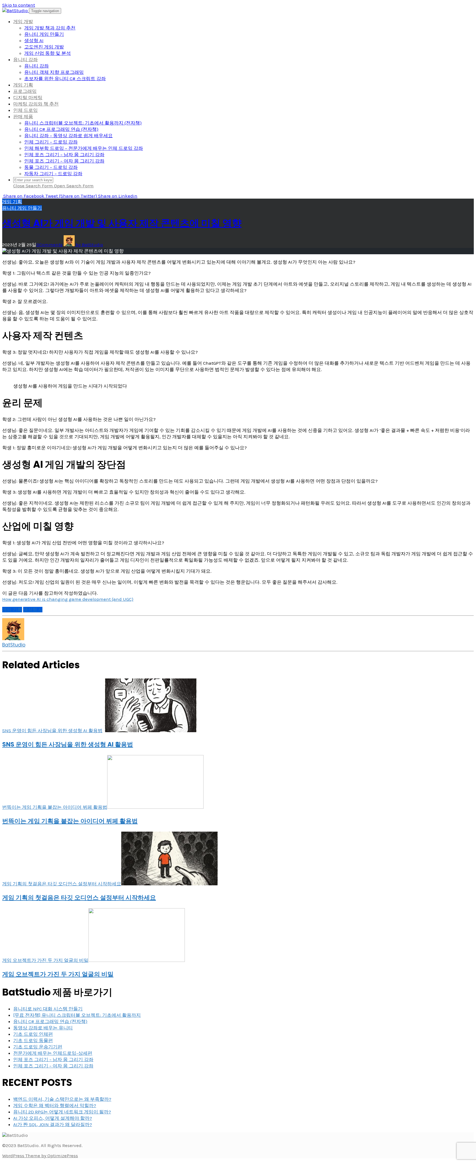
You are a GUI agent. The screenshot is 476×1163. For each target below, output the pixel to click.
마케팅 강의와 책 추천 (36, 104)
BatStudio (13, 645)
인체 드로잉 (25, 110)
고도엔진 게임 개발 (44, 47)
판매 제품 (23, 116)
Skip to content (18, 5)
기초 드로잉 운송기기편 (37, 1047)
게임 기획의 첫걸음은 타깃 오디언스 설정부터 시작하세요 (79, 897)
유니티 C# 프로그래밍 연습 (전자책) (61, 129)
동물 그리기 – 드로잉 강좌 (51, 167)
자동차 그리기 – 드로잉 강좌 (53, 173)
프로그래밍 (25, 91)
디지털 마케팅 (27, 97)
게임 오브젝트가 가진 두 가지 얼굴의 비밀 (57, 974)
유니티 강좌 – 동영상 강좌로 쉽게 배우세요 (68, 135)
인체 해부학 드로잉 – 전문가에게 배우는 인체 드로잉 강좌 (83, 148)
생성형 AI (34, 40)
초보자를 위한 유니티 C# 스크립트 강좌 (65, 78)
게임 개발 (23, 21)
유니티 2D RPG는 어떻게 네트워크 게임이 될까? (62, 1112)
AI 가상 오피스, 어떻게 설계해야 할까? (52, 1118)
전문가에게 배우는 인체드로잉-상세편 (52, 1053)
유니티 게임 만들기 (44, 34)
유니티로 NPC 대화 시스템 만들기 (48, 1008)
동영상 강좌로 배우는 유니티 (43, 1028)
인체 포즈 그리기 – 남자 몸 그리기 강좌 (64, 154)
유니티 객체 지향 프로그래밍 (54, 72)
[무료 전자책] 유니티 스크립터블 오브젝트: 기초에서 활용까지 (77, 1015)
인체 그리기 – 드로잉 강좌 (51, 142)
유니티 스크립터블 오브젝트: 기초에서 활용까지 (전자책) (83, 123)
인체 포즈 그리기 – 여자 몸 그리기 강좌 (64, 161)
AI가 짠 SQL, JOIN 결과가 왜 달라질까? (52, 1124)
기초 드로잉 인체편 (33, 1034)
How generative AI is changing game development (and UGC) (67, 599)
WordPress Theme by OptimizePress (40, 1155)
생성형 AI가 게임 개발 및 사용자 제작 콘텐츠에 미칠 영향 (122, 223)
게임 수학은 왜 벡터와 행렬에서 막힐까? (54, 1105)
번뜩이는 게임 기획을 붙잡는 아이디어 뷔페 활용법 (70, 821)
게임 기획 (23, 85)
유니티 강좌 (25, 59)
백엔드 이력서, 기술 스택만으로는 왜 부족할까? (62, 1099)
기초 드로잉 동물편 (33, 1040)
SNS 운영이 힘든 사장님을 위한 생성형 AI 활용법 (67, 744)
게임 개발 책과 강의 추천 (49, 28)
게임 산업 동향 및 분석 (47, 53)
